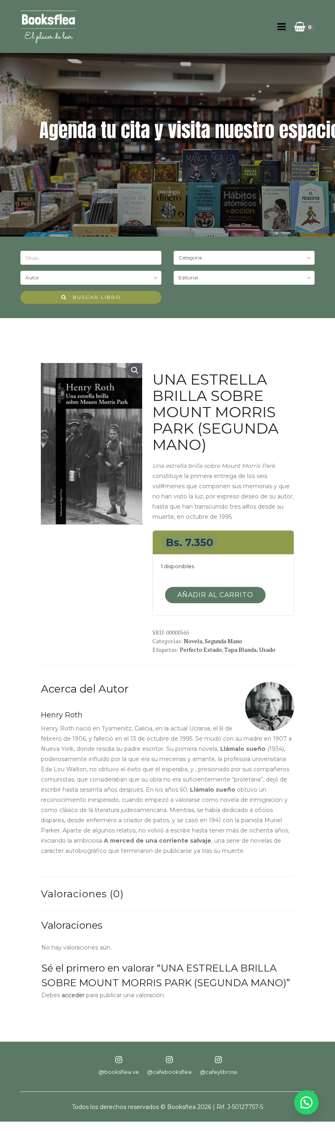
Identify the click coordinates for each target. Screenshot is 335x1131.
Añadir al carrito (215, 595)
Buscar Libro (94, 297)
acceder (73, 995)
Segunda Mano (223, 641)
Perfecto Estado (201, 649)
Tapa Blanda (240, 649)
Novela (193, 641)
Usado (267, 649)
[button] (134, 370)
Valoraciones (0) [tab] (82, 894)
